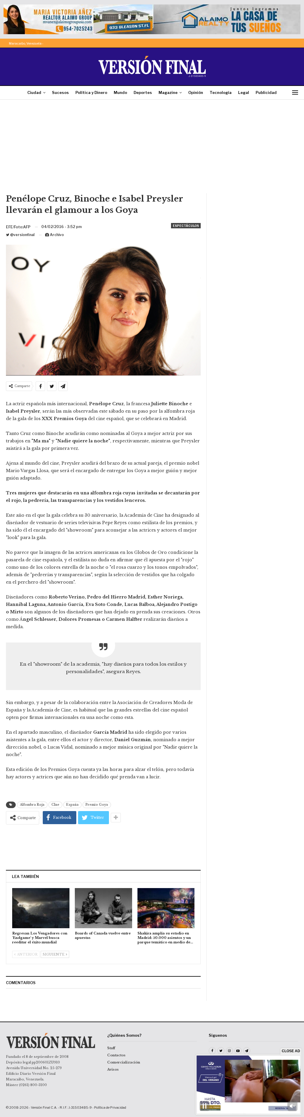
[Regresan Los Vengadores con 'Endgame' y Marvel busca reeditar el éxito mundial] (40, 908)
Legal (243, 92)
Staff (111, 1048)
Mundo (120, 92)
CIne (55, 805)
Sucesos (60, 92)
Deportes (143, 92)
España (72, 805)
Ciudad (34, 92)
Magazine (168, 92)
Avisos (113, 1069)
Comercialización (123, 1062)
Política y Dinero (91, 92)
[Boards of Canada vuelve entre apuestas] (103, 908)
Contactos (116, 1055)
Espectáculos (186, 225)
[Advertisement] (152, 148)
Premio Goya (97, 805)
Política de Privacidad (110, 1107)
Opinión (195, 92)
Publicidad (266, 92)
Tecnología (221, 92)
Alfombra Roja (32, 805)
